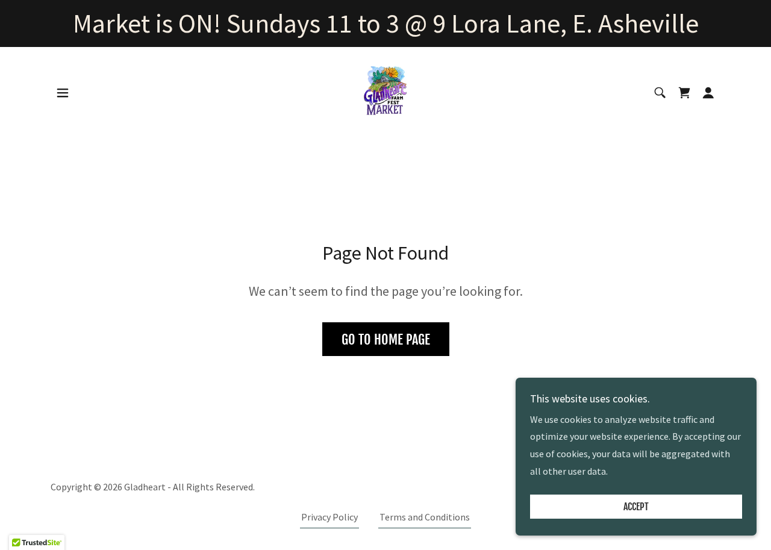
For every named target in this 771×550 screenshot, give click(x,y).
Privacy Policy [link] (329, 517)
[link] (385, 91)
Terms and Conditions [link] (424, 517)
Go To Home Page (386, 339)
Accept (636, 507)
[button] (63, 93)
